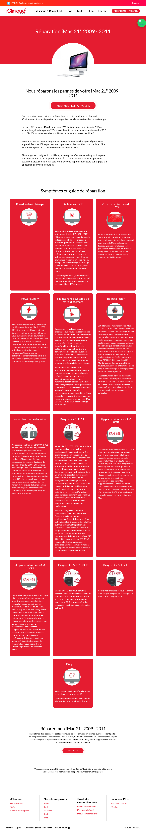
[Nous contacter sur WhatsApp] (141, 23)
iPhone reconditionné (87, 806)
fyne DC (136, 827)
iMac (46, 817)
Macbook (48, 810)
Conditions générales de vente (38, 827)
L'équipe (114, 807)
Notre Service (16, 803)
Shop (91, 11)
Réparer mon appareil (126, 11)
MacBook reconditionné (88, 813)
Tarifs (80, 11)
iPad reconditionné (85, 810)
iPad (46, 807)
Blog (69, 11)
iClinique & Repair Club (49, 11)
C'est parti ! (73, 750)
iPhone (47, 803)
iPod (46, 814)
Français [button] (135, 3)
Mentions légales (13, 827)
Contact (103, 11)
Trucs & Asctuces (119, 803)
